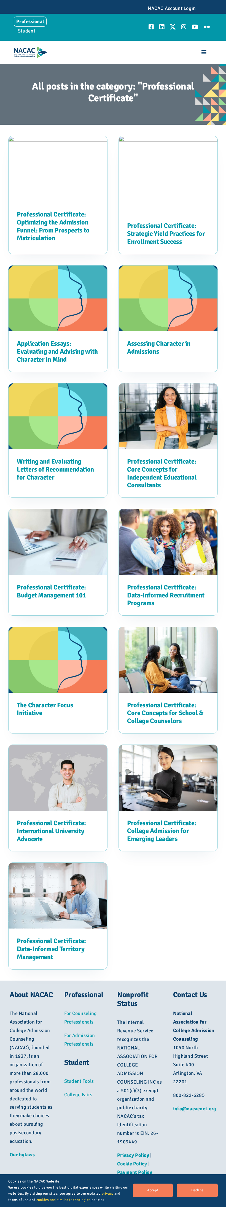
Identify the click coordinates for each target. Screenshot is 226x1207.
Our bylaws (22, 1155)
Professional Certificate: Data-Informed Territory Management (51, 949)
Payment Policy (134, 1172)
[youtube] (195, 27)
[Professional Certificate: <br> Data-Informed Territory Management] (58, 867)
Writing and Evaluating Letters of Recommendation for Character (55, 469)
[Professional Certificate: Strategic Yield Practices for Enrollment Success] (168, 140)
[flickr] (207, 27)
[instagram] (183, 27)
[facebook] (151, 27)
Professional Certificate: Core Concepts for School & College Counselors (165, 713)
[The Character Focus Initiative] (58, 631)
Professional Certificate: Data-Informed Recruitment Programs (166, 595)
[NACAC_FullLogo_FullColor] (30, 49)
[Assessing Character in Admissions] (168, 270)
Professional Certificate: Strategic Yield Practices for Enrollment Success (166, 233)
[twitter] (173, 27)
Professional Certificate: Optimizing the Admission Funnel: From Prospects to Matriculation (53, 226)
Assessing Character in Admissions (158, 347)
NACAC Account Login (172, 8)
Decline (197, 1190)
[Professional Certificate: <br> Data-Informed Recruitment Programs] (168, 513)
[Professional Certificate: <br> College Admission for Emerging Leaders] (168, 749)
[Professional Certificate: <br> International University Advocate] (58, 749)
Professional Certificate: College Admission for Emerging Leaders (161, 831)
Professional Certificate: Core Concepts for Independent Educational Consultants (162, 473)
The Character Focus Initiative (45, 709)
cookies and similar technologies (63, 1200)
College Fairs (78, 1095)
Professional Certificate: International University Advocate (51, 831)
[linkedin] (161, 27)
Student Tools (79, 1081)
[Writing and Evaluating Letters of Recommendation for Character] (58, 388)
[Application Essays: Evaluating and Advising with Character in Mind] (58, 270)
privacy (108, 1193)
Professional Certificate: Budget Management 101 (51, 591)
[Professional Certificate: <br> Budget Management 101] (58, 513)
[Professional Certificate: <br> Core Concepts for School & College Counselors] (168, 631)
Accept (152, 1190)
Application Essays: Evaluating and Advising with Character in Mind (57, 351)
